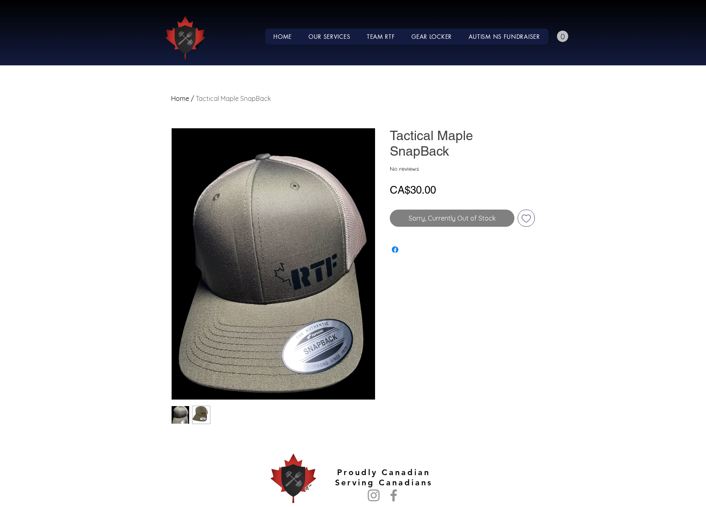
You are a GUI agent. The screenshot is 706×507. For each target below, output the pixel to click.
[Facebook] (394, 495)
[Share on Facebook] (395, 250)
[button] (329, 37)
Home (180, 98)
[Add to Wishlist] (526, 218)
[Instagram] (374, 495)
